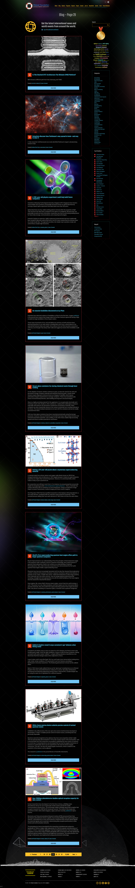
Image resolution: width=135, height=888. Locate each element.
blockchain (106, 49)
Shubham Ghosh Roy (35, 147)
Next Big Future (98, 232)
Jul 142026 (30, 75)
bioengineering (98, 105)
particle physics (48, 592)
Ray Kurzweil (97, 83)
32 (61, 854)
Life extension (104, 58)
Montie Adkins (100, 210)
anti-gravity (97, 94)
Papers (77, 6)
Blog (59, 6)
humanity (108, 54)
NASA (104, 60)
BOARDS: (95, 872)
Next (74, 854)
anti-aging (106, 44)
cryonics (96, 126)
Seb (97, 205)
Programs (68, 6)
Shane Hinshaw (100, 193)
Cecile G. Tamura (100, 186)
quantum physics (55, 592)
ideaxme (94, 56)
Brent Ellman (99, 203)
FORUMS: (77, 877)
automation (97, 101)
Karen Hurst (99, 173)
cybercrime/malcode (99, 129)
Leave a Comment (44, 83)
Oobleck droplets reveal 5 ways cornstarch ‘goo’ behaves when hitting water (54, 646)
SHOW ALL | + (96, 216)
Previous (34, 854)
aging (95, 44)
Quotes (96, 6)
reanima (99, 62)
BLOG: (59, 872)
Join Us (86, 6)
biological (96, 107)
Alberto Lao (99, 191)
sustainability (52, 423)
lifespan (95, 60)
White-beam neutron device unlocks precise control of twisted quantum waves (54, 726)
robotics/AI (38, 83)
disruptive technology (99, 133)
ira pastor (96, 58)
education (96, 139)
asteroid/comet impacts (100, 97)
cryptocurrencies (98, 127)
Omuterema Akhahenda (99, 181)
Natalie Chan (99, 197)
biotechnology (97, 49)
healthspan (103, 54)
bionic (95, 108)
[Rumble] (108, 883)
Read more (53, 88)
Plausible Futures (98, 234)
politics (96, 62)
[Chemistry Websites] (101, 34)
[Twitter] (100, 883)
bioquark (99, 47)
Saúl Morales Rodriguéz (36, 333)
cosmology (97, 123)
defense (96, 132)
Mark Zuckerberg (98, 89)
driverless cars (97, 135)
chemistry (43, 423)
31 (59, 854)
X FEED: (41, 872)
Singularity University (99, 86)
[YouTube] (106, 883)
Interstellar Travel (106, 56)
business (96, 116)
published (76, 315)
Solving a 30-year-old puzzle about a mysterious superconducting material (54, 470)
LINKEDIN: (77, 870)
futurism (107, 52)
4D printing (97, 79)
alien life (96, 92)
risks (104, 63)
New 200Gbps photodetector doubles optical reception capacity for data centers (55, 799)
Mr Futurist (97, 230)
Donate (81, 6)
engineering (43, 677)
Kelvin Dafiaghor (100, 171)
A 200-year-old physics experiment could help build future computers (52, 198)
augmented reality (98, 100)
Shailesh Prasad (100, 165)
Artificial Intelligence (99, 45)
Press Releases (106, 6)
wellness (104, 67)
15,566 (67, 854)
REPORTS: (60, 874)
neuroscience (42, 147)
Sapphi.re (47, 883)
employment (97, 142)
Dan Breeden (99, 163)
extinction (101, 52)
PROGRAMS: (96, 874)
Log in (45, 30)
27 (47, 854)
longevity (100, 60)
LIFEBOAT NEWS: (61, 870)
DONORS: (77, 872)
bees (95, 102)
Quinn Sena (99, 161)
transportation (58, 423)
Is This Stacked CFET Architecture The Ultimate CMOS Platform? (54, 74)
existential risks (96, 52)
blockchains (97, 114)
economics (97, 138)
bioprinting (97, 110)
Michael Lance (100, 207)
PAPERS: (59, 877)
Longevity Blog (98, 229)
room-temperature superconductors (55, 486)
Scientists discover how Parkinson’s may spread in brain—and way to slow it (55, 137)
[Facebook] (97, 883)
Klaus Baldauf (99, 184)
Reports (73, 6)
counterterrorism (98, 124)
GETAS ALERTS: (96, 870)
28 (49, 854)
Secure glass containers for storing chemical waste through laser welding (54, 387)
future (104, 52)
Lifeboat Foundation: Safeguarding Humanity (37, 6)
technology (105, 65)
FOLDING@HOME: (79, 874)
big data (96, 104)
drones (96, 136)
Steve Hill (98, 201)
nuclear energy (50, 500)
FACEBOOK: (42, 870)
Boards (63, 6)
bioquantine (104, 45)
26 (44, 854)
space (42, 333)
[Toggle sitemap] (106, 2)
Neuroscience (107, 60)
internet (42, 839)
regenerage (104, 62)
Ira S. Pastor (99, 212)
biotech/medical (44, 500)
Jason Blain (99, 209)
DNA (95, 82)
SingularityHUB (98, 236)
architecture (97, 95)
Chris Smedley (100, 214)
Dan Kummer (99, 178)
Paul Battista (99, 167)
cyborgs (96, 130)
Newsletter (91, 6)
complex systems (98, 120)
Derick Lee (99, 189)
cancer (99, 50)
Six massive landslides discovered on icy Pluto (48, 310)
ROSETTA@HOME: (43, 877)
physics (46, 227)
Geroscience (97, 227)
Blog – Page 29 (67, 15)
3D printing (97, 77)
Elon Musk (96, 85)
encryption (96, 144)
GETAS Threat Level (30, 873)
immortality (99, 56)
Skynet (96, 88)
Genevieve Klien (100, 154)
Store (100, 6)
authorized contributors (53, 30)
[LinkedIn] (103, 883)
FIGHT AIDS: (42, 874)
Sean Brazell (99, 199)
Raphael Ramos (100, 195)
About (56, 6)
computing (42, 227)
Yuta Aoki (33, 83)
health (97, 54)
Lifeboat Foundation (34, 883)
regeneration (97, 63)
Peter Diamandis (98, 80)
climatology (97, 119)
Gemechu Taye (100, 169)
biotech (104, 47)
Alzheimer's (100, 43)
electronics (97, 141)
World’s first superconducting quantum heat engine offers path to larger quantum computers (54, 556)
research (102, 63)
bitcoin (102, 49)
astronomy (97, 98)
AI (97, 43)
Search (108, 25)
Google (94, 54)
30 (56, 854)
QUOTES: (95, 877)
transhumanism (98, 67)
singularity (107, 63)
